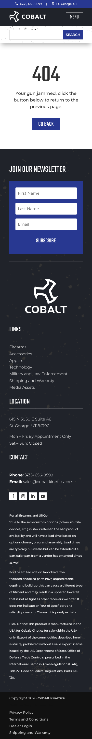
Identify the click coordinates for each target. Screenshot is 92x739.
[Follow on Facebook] (13, 496)
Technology (20, 367)
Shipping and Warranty (31, 380)
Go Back (46, 123)
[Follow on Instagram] (23, 496)
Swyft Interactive (39, 705)
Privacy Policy (21, 712)
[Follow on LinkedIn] (33, 496)
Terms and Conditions (28, 719)
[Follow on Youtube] (43, 496)
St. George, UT (64, 4)
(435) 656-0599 (28, 4)
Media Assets (22, 387)
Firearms (17, 347)
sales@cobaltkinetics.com (48, 481)
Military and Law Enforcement (38, 373)
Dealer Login (20, 726)
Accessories (20, 354)
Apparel (17, 360)
